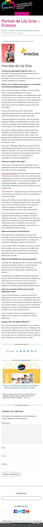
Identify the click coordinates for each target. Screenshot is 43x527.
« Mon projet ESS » (8, 191)
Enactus (29, 71)
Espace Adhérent (22, 14)
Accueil (4, 30)
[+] (21, 373)
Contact (29, 521)
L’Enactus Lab (6, 213)
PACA (14, 41)
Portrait (11, 30)
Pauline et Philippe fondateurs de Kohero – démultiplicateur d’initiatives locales (21, 386)
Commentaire (6, 423)
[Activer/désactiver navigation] (38, 6)
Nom (3, 448)
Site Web (4, 464)
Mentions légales (20, 521)
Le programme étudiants (9, 173)
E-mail (4, 456)
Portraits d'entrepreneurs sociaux (27, 30)
